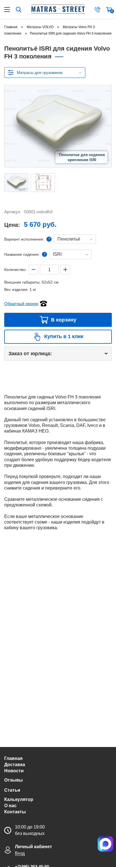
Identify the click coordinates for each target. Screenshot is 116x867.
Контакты (15, 811)
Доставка (14, 764)
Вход (20, 853)
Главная (13, 758)
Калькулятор (18, 799)
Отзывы (13, 780)
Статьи (12, 790)
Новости (14, 770)
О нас (10, 805)
